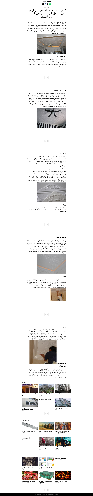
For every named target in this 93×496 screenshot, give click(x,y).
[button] (23, 1)
